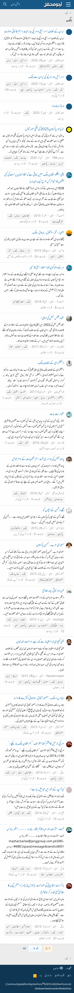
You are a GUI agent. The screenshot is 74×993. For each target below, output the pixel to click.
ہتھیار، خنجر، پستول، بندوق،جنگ (48, 233)
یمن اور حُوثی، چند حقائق (53, 591)
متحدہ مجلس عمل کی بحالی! (52, 318)
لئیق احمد (61, 813)
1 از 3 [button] (47, 948)
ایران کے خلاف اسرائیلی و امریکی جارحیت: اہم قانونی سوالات (34, 32)
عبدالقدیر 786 (58, 158)
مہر (67, 968)
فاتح (62, 869)
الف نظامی (59, 60)
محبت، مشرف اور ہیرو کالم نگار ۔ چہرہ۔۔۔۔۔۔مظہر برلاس (35, 829)
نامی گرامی (60, 528)
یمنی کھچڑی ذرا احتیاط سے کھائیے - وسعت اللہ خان (40, 642)
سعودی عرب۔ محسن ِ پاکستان (50, 545)
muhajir (58, 619)
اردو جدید (56, 968)
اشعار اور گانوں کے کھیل (16, 256)
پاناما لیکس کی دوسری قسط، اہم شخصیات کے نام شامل (38, 459)
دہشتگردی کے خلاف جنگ (51, 363)
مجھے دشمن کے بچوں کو (53, 510)
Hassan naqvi (55, 676)
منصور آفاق (59, 574)
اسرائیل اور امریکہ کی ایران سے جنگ (46, 77)
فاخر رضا (61, 443)
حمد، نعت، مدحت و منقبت (49, 449)
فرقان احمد (60, 347)
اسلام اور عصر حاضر (48, 404)
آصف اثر (60, 216)
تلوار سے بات (57, 414)
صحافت (43, 308)
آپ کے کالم (12, 580)
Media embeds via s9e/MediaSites (53, 989)
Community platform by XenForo (38, 984)
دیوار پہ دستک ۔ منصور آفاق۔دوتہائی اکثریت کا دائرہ (39, 698)
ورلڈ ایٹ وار (58, 106)
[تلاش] (5, 4)
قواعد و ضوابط (59, 975)
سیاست (15, 66)
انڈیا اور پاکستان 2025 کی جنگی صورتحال (44, 129)
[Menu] (68, 4)
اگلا (37, 948)
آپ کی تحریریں (19, 534)
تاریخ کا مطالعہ (25, 222)
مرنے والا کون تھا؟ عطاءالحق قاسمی (47, 268)
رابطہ (69, 975)
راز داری (48, 975)
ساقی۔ (61, 772)
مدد (41, 975)
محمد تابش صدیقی (58, 493)
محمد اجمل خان (59, 392)
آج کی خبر (55, 96)
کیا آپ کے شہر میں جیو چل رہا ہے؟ (47, 790)
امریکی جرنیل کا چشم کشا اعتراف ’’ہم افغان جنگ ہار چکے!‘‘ (36, 744)
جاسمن (61, 251)
